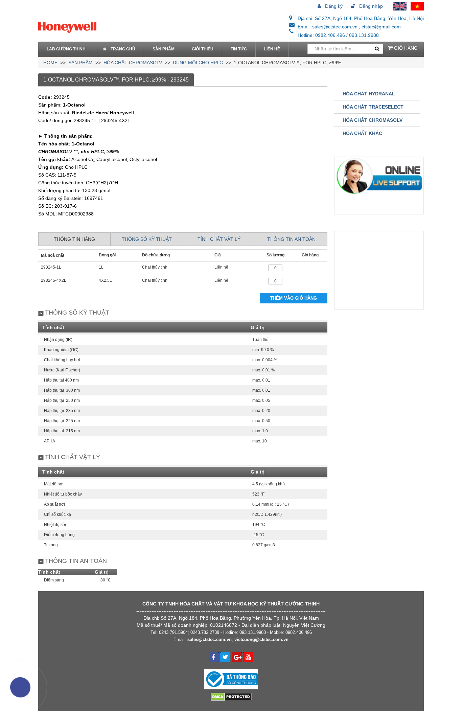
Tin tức (239, 49)
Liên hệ (272, 49)
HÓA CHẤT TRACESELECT (373, 107)
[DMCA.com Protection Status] (231, 696)
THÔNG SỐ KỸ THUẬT (147, 239)
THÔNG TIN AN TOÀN (291, 239)
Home (50, 62)
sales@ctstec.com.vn (209, 639)
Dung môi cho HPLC (198, 62)
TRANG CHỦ (123, 49)
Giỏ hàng (405, 48)
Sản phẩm (164, 49)
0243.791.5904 (173, 632)
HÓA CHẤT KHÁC (362, 133)
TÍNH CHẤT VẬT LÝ (219, 239)
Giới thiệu (202, 49)
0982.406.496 (298, 632)
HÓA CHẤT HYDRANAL (369, 93)
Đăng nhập (370, 6)
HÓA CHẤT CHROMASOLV (132, 62)
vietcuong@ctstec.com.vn (261, 639)
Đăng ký (333, 6)
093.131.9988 (252, 632)
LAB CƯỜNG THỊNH (66, 49)
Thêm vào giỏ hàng (293, 298)
